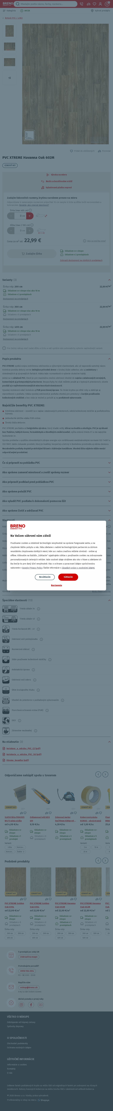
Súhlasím (68, 577)
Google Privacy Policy (32, 568)
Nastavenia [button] (56, 585)
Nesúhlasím (44, 577)
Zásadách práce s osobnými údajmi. (78, 568)
